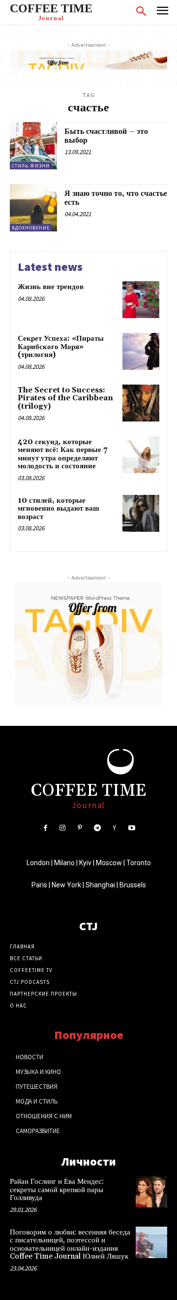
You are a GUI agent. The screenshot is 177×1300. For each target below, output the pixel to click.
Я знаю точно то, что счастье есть (115, 198)
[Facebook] (45, 828)
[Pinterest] (80, 828)
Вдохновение (31, 228)
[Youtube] (131, 828)
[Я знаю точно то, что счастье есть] (33, 207)
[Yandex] (114, 828)
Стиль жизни (31, 165)
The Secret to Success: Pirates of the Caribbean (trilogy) (65, 398)
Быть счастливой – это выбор (106, 136)
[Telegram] (97, 828)
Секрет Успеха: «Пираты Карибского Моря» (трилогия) (61, 346)
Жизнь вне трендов (51, 287)
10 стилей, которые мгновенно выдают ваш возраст (58, 508)
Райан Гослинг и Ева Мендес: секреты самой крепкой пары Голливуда (57, 1189)
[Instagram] (63, 828)
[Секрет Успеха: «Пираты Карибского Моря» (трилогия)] (140, 351)
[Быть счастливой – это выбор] (33, 145)
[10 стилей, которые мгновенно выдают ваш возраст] (140, 513)
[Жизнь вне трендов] (140, 299)
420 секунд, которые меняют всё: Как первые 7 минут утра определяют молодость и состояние (62, 454)
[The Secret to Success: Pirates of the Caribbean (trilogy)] (140, 403)
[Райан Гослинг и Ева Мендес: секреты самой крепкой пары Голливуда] (151, 1191)
